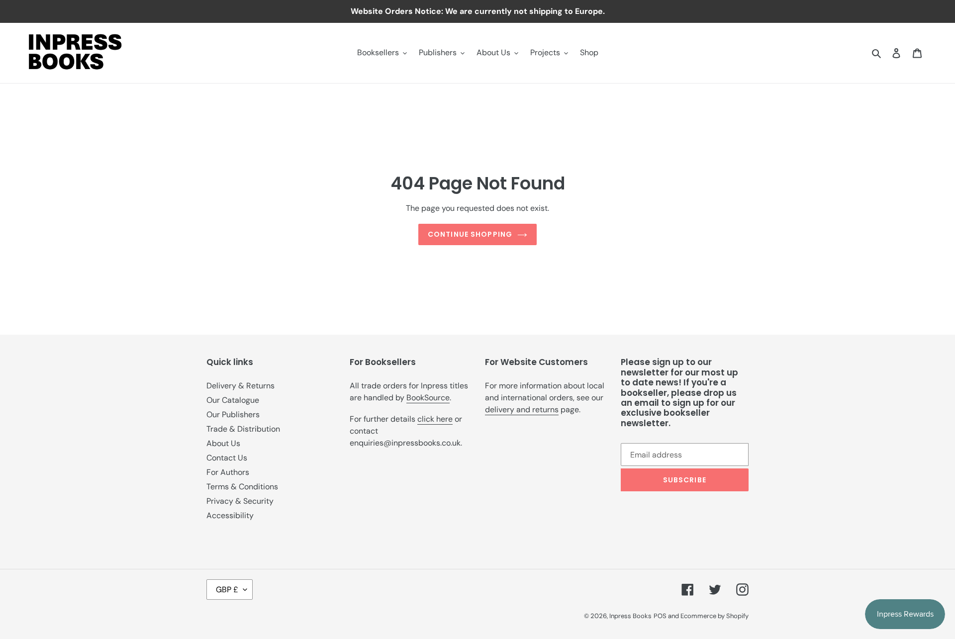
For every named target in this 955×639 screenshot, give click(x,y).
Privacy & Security (240, 501)
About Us (223, 443)
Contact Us (226, 458)
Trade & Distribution (243, 429)
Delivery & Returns (240, 385)
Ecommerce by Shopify (714, 616)
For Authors (227, 472)
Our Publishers (233, 414)
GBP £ (227, 589)
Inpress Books (630, 616)
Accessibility (230, 515)
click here (435, 419)
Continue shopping (470, 234)
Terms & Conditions (242, 486)
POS (660, 616)
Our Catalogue (232, 400)
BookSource (428, 397)
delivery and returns (522, 409)
